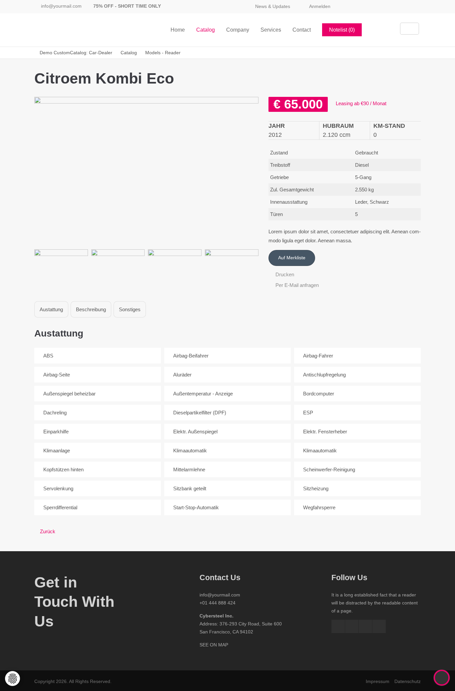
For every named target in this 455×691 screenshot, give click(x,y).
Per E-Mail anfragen (296, 285)
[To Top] (442, 678)
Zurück (47, 531)
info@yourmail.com (61, 6)
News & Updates (272, 6)
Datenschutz (407, 681)
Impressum (377, 681)
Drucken (284, 274)
